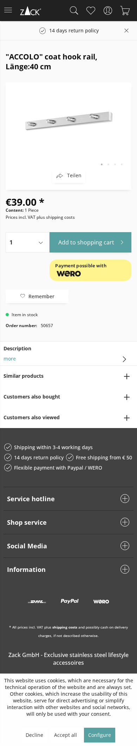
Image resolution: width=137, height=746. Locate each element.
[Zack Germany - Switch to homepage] (30, 12)
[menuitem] (10, 11)
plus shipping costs (56, 217)
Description (17, 348)
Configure (99, 735)
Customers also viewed (32, 417)
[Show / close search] (72, 11)
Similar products (24, 375)
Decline (34, 735)
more (10, 358)
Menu (10, 11)
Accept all (65, 735)
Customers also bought (32, 396)
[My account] (108, 11)
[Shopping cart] (125, 11)
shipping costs (64, 627)
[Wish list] (90, 11)
